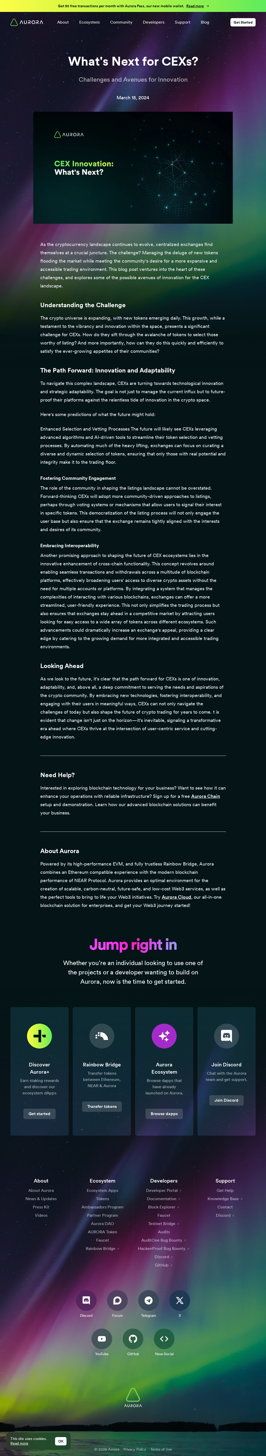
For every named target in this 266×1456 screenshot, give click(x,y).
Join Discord (226, 1100)
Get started (39, 1113)
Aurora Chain (205, 796)
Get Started (243, 22)
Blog (205, 22)
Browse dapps (164, 1113)
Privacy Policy (134, 1449)
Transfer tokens (102, 1106)
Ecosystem (89, 22)
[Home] (26, 22)
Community (121, 22)
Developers (153, 22)
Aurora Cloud (176, 897)
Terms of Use (161, 1449)
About (63, 22)
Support (182, 22)
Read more (19, 1443)
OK (60, 1441)
